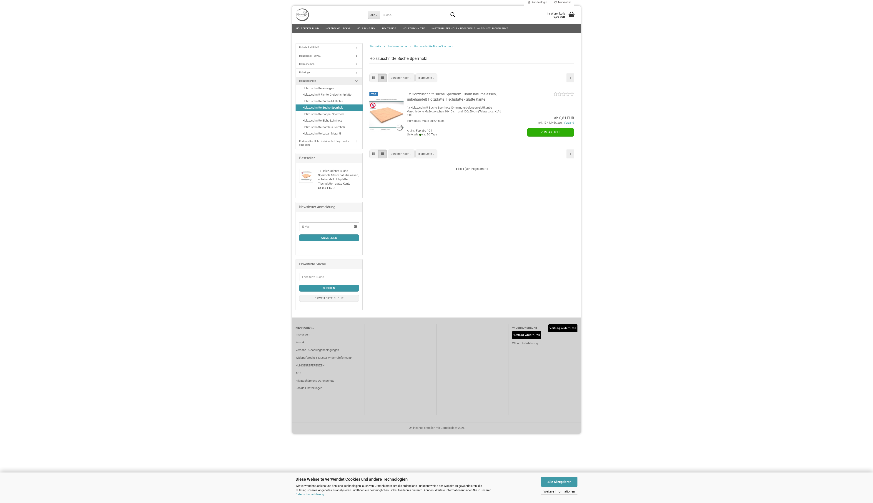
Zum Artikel (550, 132)
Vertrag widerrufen (526, 335)
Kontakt (301, 342)
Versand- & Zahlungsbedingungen (317, 350)
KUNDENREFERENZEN (310, 365)
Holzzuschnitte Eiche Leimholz (322, 120)
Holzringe (389, 28)
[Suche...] (453, 15)
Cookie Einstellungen (309, 388)
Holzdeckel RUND (307, 28)
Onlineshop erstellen (422, 427)
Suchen (329, 288)
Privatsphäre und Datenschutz (315, 380)
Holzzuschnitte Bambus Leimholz (324, 127)
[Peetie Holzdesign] (328, 15)
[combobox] (401, 78)
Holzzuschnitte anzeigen (318, 88)
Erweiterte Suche (329, 298)
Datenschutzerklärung (310, 494)
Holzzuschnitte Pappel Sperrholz (323, 114)
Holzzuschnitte (414, 28)
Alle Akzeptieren (559, 482)
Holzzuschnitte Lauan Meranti (322, 133)
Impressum (303, 334)
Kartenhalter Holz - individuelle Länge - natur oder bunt (469, 28)
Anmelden (329, 237)
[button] (373, 78)
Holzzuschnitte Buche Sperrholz (323, 107)
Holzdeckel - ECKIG (338, 28)
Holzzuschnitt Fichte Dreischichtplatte (327, 94)
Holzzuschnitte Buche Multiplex (323, 101)
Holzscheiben (366, 28)
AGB (298, 373)
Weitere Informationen (559, 491)
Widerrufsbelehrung (520, 343)
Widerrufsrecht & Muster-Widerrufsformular (324, 357)
